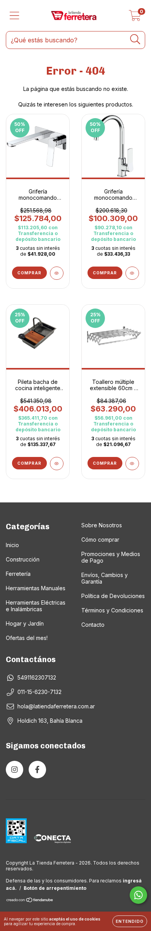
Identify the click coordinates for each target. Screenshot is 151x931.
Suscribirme (75, 189)
